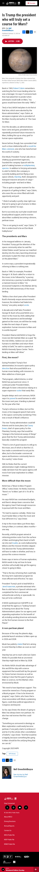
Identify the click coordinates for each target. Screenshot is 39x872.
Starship (17, 177)
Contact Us (7, 830)
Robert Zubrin (19, 88)
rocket (19, 390)
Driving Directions (9, 821)
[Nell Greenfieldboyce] (6, 772)
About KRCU (8, 817)
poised (12, 398)
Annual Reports (9, 826)
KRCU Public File (9, 835)
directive (5, 368)
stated (20, 644)
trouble (15, 543)
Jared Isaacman (8, 586)
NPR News (12, 754)
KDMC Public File (9, 844)
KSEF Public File (9, 839)
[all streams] (36, 869)
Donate (32, 3)
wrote (26, 305)
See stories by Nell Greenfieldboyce (21, 775)
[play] (3, 869)
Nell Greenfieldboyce (7, 29)
